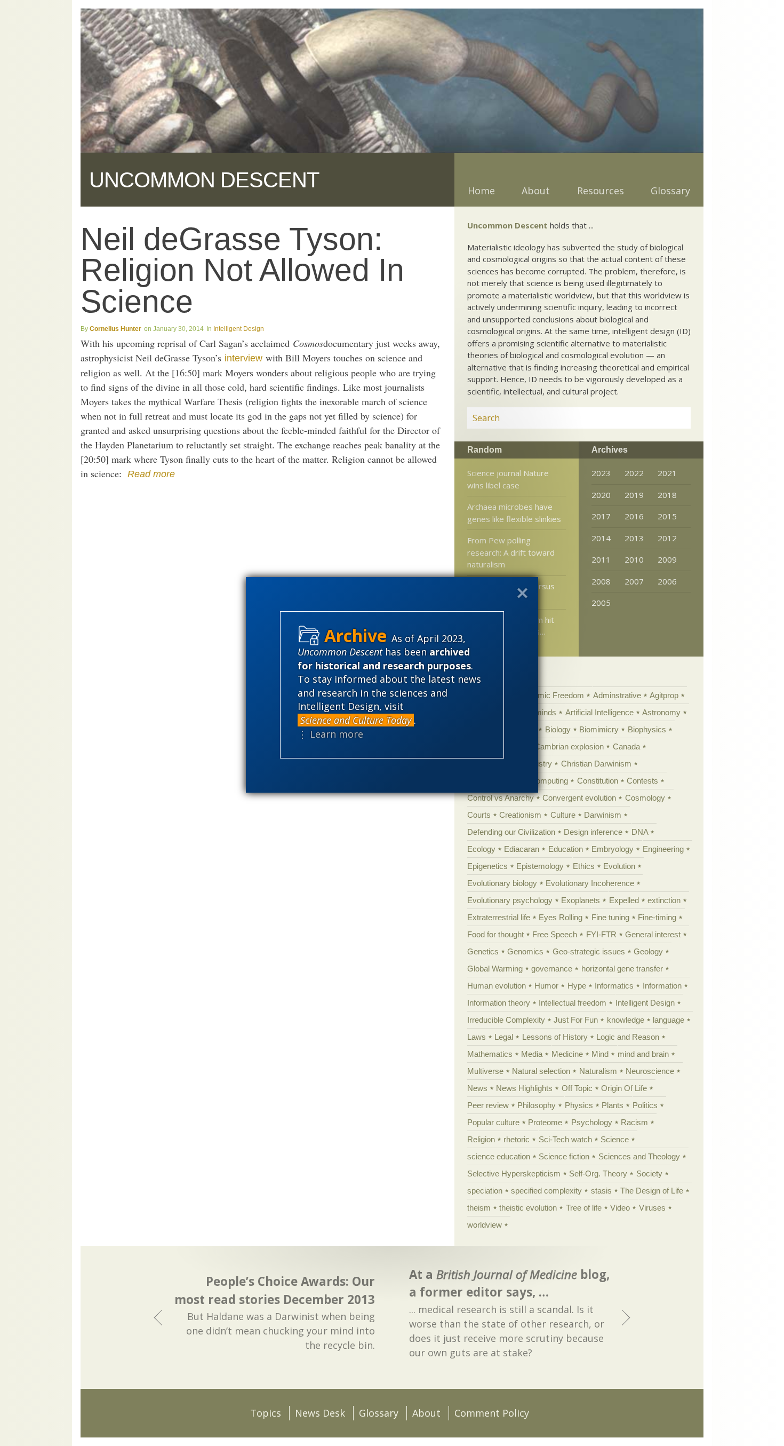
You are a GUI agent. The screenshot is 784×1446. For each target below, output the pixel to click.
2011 (601, 559)
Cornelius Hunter (115, 329)
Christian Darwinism (596, 763)
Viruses (652, 1207)
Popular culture (493, 1122)
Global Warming (495, 968)
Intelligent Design (238, 329)
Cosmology (645, 797)
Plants (612, 1105)
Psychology (591, 1122)
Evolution (619, 866)
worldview (484, 1224)
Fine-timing (657, 917)
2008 (601, 581)
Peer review (488, 1105)
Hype (576, 985)
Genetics (483, 951)
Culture (562, 814)
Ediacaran (521, 849)
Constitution (597, 780)
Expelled (624, 900)
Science (615, 1139)
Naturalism (598, 1071)
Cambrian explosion (569, 746)
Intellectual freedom (572, 1002)
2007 (634, 581)
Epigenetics (487, 866)
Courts (479, 814)
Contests (642, 780)
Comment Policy (491, 1413)
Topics (265, 1413)
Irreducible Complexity (506, 1019)
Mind (600, 1053)
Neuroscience (650, 1071)
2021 (667, 473)
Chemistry (534, 763)
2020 (601, 494)
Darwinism (602, 814)
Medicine (567, 1053)
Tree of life (584, 1207)
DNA (639, 831)
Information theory (498, 1002)
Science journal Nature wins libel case (508, 479)
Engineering (663, 849)
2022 (634, 473)
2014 (601, 538)
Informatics (614, 985)
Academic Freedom (549, 695)
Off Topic (577, 1088)
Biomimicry (599, 729)
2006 (667, 581)
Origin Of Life (624, 1088)
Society (649, 1173)
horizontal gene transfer (622, 968)
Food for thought (495, 934)
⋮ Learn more (330, 734)
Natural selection (541, 1071)
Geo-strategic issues (589, 951)
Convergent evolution (579, 797)
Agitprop (664, 695)
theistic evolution (528, 1207)
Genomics (525, 951)
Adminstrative (617, 695)
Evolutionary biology (502, 883)
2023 (601, 473)
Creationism (520, 814)
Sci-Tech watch (565, 1139)
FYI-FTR (601, 934)
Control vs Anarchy (500, 797)
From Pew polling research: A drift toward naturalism (511, 552)
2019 (634, 494)
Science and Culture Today (355, 720)
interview (243, 358)
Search (670, 418)
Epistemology (540, 866)
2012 (667, 538)
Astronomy (661, 712)
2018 (667, 494)
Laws (476, 1036)
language (668, 1019)
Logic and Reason (627, 1036)
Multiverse (485, 1071)
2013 (634, 538)
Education (565, 849)
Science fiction (564, 1156)
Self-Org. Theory (598, 1173)
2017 (601, 516)
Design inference (593, 831)
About (536, 190)
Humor (546, 985)
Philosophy (536, 1105)
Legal (503, 1036)
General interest (653, 934)
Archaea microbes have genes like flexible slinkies (514, 512)
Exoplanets (580, 900)
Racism (634, 1122)
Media (531, 1053)
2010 (634, 559)
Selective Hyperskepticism (514, 1173)
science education (498, 1156)
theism (479, 1207)
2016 (634, 516)
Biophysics (647, 729)
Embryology (612, 849)
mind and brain (643, 1053)
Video (620, 1207)
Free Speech (554, 934)
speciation (484, 1190)
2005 (601, 602)
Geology (648, 951)
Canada (626, 746)
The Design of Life (651, 1190)
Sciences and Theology (639, 1156)
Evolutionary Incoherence (590, 883)
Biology (558, 729)
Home (481, 190)
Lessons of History (555, 1036)
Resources (600, 190)
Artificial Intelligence (599, 712)
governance (551, 968)
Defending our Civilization (511, 831)
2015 (667, 516)
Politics (645, 1105)
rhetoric (516, 1139)
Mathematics (490, 1053)
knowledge (625, 1019)
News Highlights (524, 1088)
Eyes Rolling (560, 917)
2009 (667, 559)
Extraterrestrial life (498, 917)
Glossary (670, 190)
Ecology (481, 849)
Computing (549, 780)
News (477, 1088)
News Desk (320, 1413)
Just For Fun (576, 1019)
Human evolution (496, 985)
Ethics (584, 866)
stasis (601, 1190)
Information (662, 985)
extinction (664, 900)
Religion (481, 1139)
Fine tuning (610, 917)
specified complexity (546, 1190)
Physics (579, 1105)
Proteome (545, 1122)
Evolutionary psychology (510, 900)
